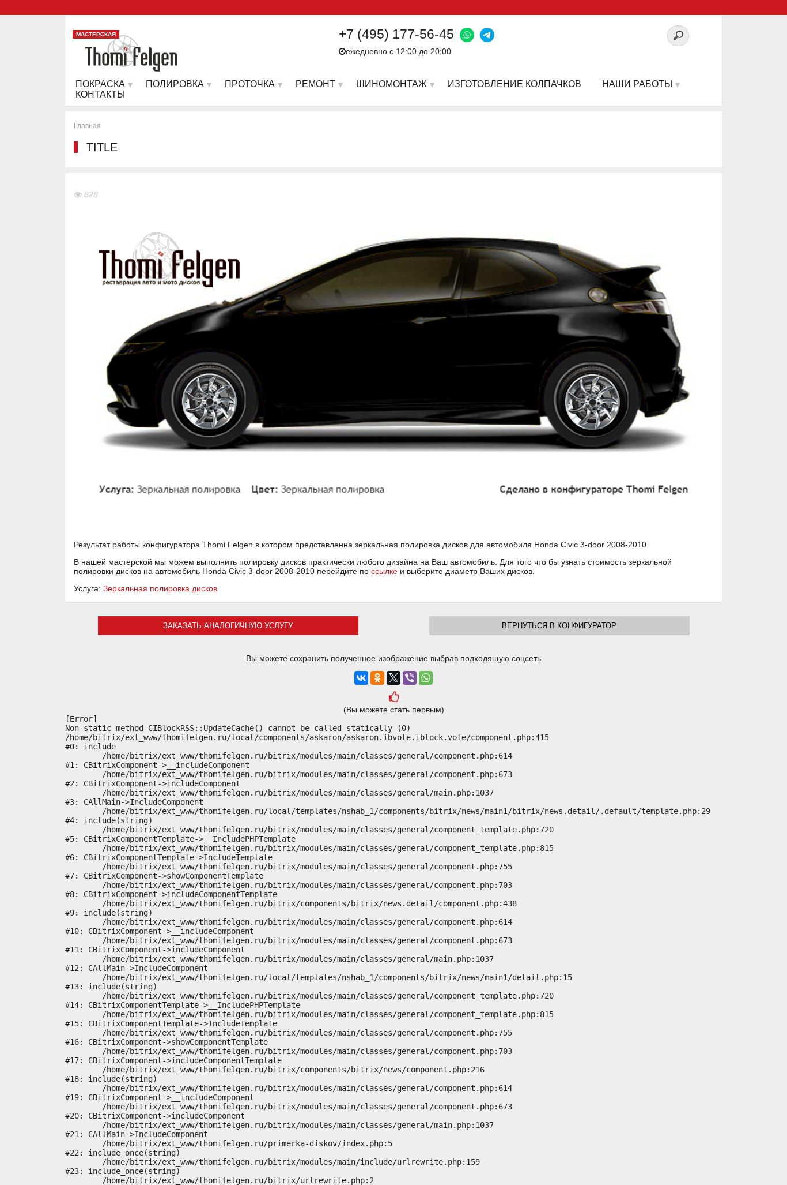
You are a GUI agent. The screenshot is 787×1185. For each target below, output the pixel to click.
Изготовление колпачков (514, 84)
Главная (87, 126)
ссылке (384, 571)
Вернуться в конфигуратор (559, 625)
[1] (394, 698)
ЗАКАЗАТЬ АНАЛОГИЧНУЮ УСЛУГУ (228, 625)
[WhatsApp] (426, 678)
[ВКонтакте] (361, 678)
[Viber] (410, 678)
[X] (393, 678)
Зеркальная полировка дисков (160, 588)
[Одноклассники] (377, 678)
